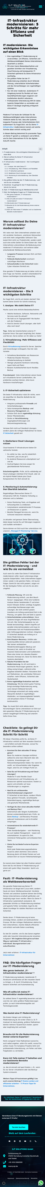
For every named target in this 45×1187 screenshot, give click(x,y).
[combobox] (11, 618)
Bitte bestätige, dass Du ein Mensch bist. (22, 623)
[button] (4, 1183)
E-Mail (12, 606)
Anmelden (13, 638)
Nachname (12, 597)
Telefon (12, 614)
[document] (22, 593)
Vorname (12, 589)
